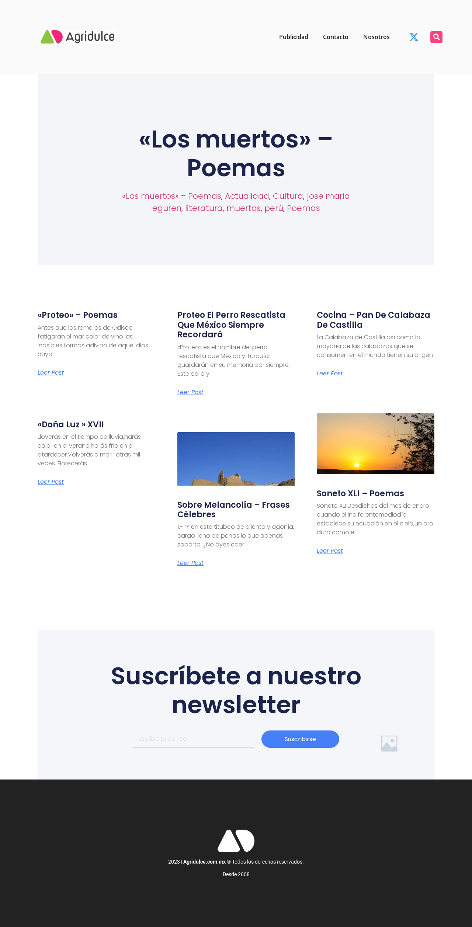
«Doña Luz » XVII (71, 424)
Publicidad (293, 37)
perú (273, 208)
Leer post (51, 373)
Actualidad (247, 196)
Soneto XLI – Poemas (360, 493)
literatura (204, 208)
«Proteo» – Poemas (78, 315)
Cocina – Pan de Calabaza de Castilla (373, 319)
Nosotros (376, 37)
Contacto (335, 37)
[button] (436, 37)
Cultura (288, 196)
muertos (243, 208)
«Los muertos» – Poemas (171, 196)
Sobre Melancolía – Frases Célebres (233, 509)
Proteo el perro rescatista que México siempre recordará (231, 324)
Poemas (303, 208)
